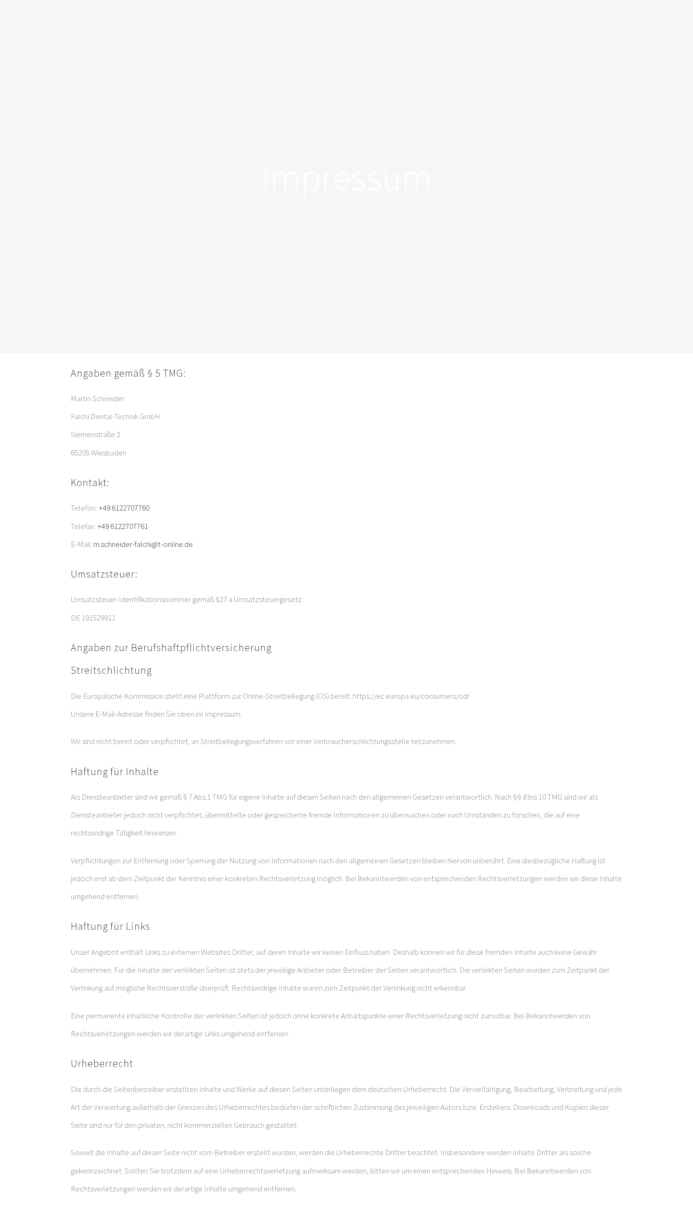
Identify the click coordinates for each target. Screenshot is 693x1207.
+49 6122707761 (122, 526)
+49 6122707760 (124, 508)
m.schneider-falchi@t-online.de (143, 544)
